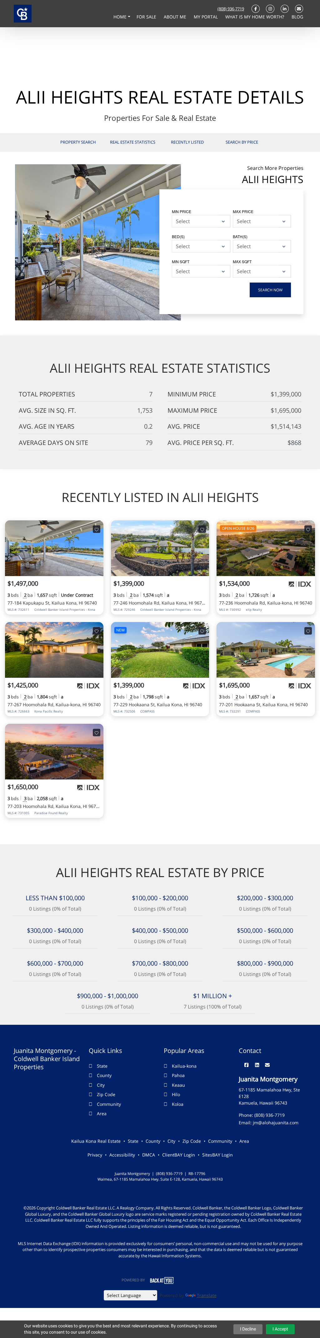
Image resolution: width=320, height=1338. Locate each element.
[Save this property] (96, 529)
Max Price (243, 211)
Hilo (176, 1094)
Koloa (177, 1104)
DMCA (148, 1155)
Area (102, 1113)
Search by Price (242, 142)
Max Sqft (242, 261)
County (104, 1075)
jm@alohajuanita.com (275, 1123)
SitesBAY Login (217, 1155)
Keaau (178, 1085)
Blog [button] (297, 17)
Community (109, 1104)
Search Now (270, 290)
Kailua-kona (184, 1066)
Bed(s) (178, 236)
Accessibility (122, 1155)
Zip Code (106, 1094)
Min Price (181, 211)
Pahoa (178, 1075)
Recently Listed (187, 142)
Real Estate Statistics (132, 142)
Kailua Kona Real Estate (96, 1141)
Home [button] (120, 17)
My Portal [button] (206, 17)
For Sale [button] (147, 17)
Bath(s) (240, 236)
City (101, 1085)
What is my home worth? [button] (255, 17)
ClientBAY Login (178, 1155)
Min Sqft (180, 261)
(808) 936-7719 (231, 9)
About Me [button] (176, 17)
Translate (207, 1295)
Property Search (78, 142)
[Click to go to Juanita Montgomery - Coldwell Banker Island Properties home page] (23, 13)
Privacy (95, 1155)
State (102, 1066)
